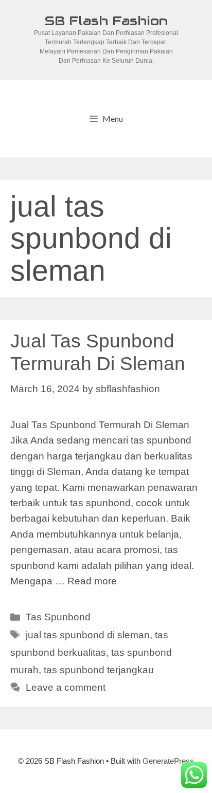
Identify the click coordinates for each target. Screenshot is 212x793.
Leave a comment (65, 687)
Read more (92, 581)
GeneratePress (168, 761)
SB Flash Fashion (106, 20)
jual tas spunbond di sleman (88, 635)
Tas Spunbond (58, 617)
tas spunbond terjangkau (99, 670)
